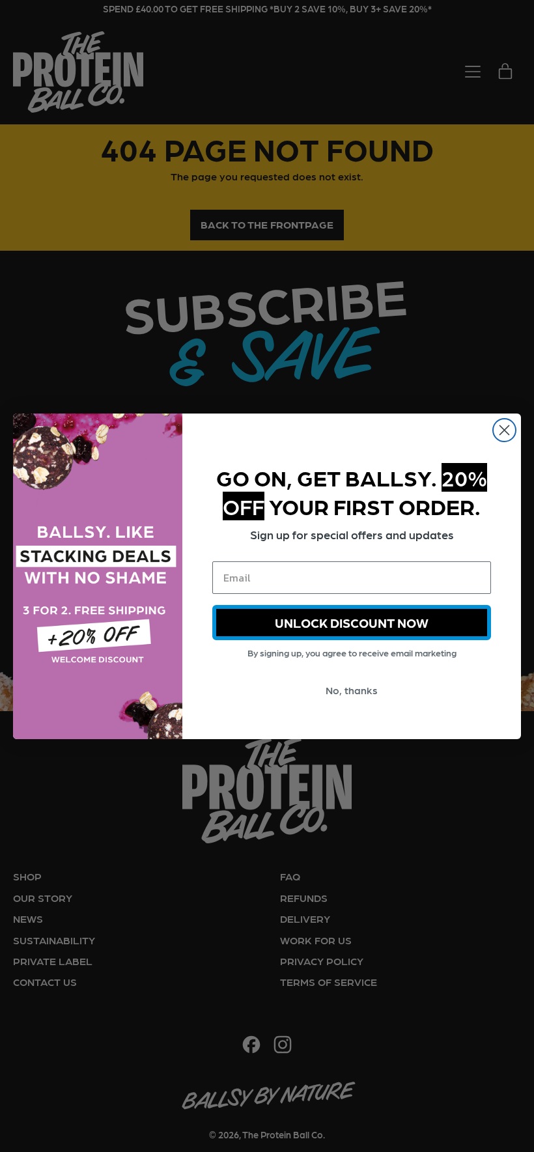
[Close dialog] (504, 430)
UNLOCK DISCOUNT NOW (352, 622)
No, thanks (352, 690)
